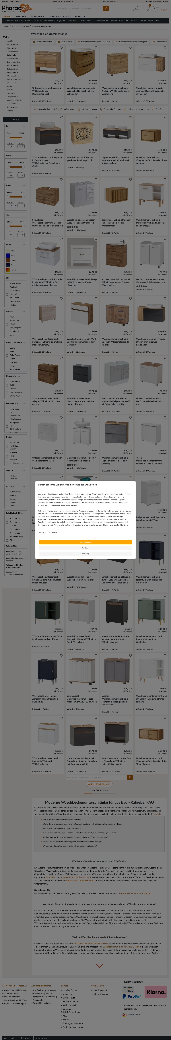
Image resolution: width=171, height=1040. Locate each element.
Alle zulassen (85, 542)
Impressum (53, 532)
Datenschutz (42, 532)
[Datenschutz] (38, 528)
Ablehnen (85, 548)
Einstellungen (86, 554)
